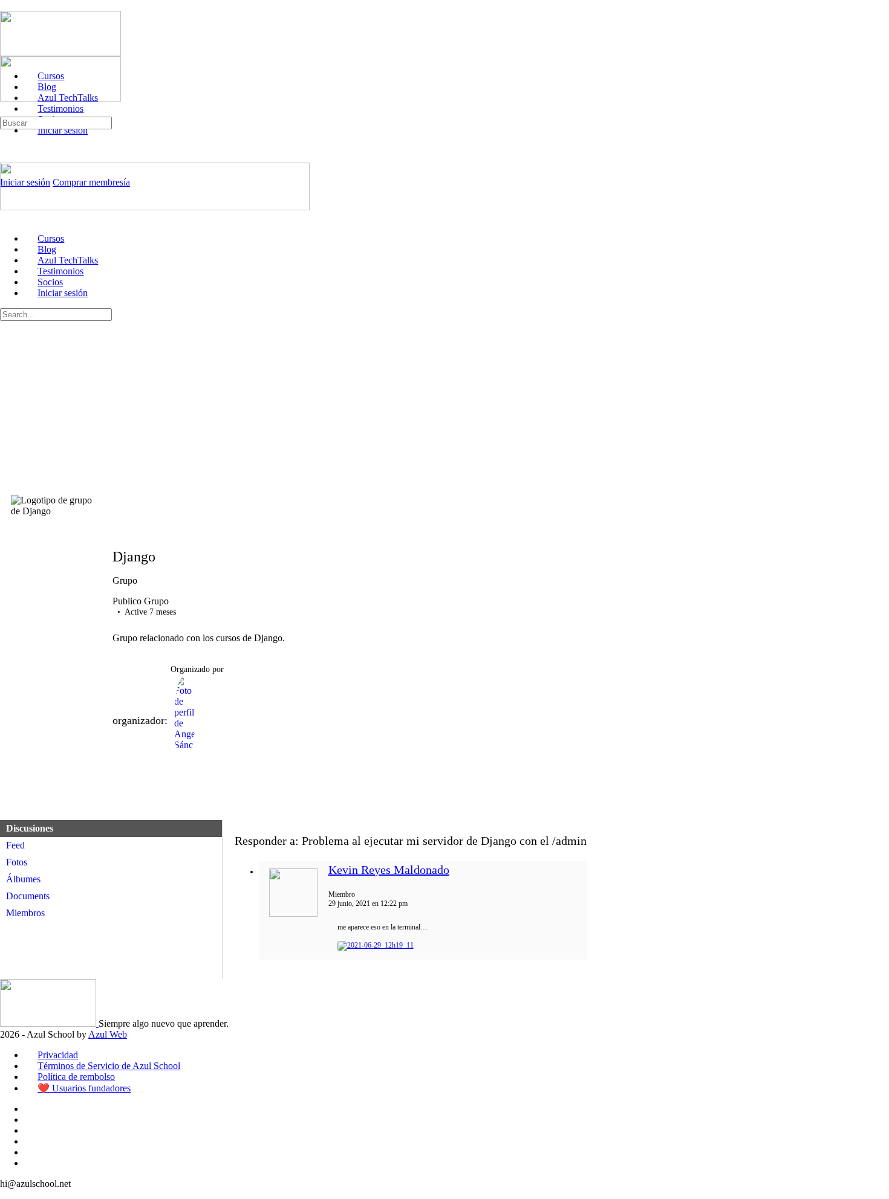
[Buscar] (6, 111)
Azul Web (107, 1034)
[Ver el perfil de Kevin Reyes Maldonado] (293, 914)
